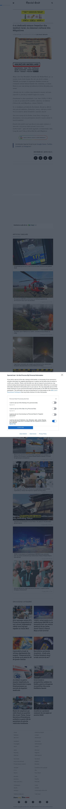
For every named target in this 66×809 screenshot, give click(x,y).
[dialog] (33, 404)
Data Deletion (23, 433)
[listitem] (33, 399)
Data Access (33, 433)
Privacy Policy (42, 433)
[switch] (54, 402)
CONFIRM (20, 427)
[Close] (62, 375)
